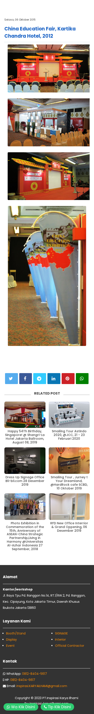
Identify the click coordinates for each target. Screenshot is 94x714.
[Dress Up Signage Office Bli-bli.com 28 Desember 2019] (24, 460)
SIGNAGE (61, 633)
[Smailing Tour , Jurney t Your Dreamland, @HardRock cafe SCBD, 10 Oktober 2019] (69, 460)
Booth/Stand (16, 633)
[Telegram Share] (40, 378)
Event (10, 645)
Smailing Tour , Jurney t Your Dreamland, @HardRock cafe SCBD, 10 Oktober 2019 (69, 482)
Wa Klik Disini (22, 707)
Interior (60, 639)
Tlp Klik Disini (59, 707)
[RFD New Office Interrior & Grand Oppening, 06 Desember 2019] (69, 506)
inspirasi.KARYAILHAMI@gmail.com (41, 686)
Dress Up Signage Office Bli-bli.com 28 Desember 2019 (24, 480)
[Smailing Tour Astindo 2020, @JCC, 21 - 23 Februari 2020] (69, 415)
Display (11, 639)
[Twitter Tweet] (11, 378)
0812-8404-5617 (34, 673)
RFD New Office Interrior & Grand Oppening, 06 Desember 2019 (69, 526)
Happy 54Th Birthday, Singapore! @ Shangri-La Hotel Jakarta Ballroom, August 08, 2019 (25, 436)
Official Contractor (69, 645)
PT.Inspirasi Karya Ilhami (60, 698)
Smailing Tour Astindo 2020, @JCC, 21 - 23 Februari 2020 (69, 434)
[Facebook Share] (26, 378)
